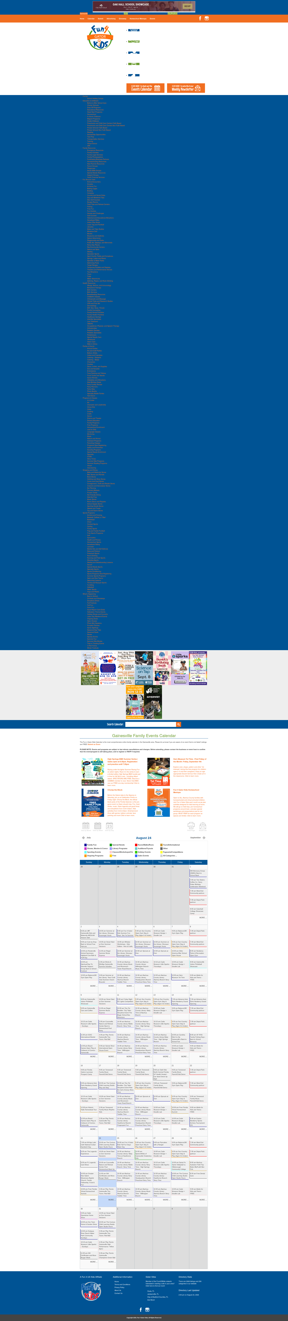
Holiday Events (144, 852)
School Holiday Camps (95, 98)
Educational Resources (95, 110)
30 (82, 1209)
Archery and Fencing (94, 515)
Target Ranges (92, 265)
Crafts (89, 414)
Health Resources (89, 283)
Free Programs (92, 425)
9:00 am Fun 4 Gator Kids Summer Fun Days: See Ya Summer (125, 933)
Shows (89, 634)
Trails (89, 276)
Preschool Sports (93, 553)
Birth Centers (92, 290)
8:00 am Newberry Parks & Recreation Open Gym (197, 953)
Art (88, 402)
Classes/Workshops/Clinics (122, 852)
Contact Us (118, 1293)
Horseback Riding (93, 544)
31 (100, 1209)
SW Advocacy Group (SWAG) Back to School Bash (197, 873)
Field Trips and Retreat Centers (98, 204)
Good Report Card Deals (96, 609)
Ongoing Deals (92, 618)
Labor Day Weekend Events (97, 616)
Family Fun (92, 845)
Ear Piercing (91, 488)
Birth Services (92, 292)
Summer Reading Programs (97, 463)
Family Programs (93, 423)
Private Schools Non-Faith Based (99, 130)
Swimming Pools (93, 263)
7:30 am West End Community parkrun (197, 892)
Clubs (89, 409)
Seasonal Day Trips (94, 630)
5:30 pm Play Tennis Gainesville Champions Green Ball (107, 1255)
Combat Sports (92, 524)
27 (154, 1138)
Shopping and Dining (90, 470)
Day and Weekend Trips (95, 197)
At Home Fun (92, 186)
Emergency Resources (95, 150)
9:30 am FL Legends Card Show (88, 1164)
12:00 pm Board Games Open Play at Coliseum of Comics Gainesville (88, 1049)
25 (118, 1138)
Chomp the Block (115, 790)
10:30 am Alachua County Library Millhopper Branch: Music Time (142, 965)
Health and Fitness (94, 540)
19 (136, 1066)
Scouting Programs (94, 450)
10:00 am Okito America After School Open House (179, 953)
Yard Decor (91, 396)
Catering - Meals (93, 360)
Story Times (91, 459)
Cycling (89, 526)
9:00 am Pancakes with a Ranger (160, 1144)
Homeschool (91, 114)
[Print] (191, 826)
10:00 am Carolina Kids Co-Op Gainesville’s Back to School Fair (179, 1038)
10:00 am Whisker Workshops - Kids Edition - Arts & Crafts (125, 944)
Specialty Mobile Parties (95, 393)
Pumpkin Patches (93, 625)
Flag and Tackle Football (96, 531)
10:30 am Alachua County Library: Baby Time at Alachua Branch (142, 1011)
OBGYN (90, 323)
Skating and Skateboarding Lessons (100, 562)
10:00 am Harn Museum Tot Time (178, 976)
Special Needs (118, 845)
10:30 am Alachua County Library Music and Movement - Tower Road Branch (124, 965)
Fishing (89, 206)
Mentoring (90, 434)
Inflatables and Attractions (96, 380)
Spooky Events (92, 637)
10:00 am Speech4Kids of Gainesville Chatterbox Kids (143, 1155)
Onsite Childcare (93, 121)
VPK (88, 146)
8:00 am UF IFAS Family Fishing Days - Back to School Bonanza (198, 1038)
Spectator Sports (93, 254)
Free (114, 856)
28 (173, 1138)
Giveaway (122, 18)
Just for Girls (91, 429)
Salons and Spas (93, 249)
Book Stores (91, 477)
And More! (151, 1300)
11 (118, 995)
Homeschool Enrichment (96, 427)
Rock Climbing (92, 555)
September (195, 837)
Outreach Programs (94, 441)
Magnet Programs (93, 119)
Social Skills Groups (94, 170)
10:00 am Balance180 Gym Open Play (89, 976)
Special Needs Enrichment (96, 452)
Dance (89, 416)
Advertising (111, 18)
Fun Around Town (89, 179)
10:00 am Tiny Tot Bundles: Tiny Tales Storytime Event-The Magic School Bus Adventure (124, 1012)
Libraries (90, 227)
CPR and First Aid (93, 303)
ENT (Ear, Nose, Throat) (96, 308)
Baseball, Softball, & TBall (96, 517)
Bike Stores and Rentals (95, 474)
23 (82, 1138)
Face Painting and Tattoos (96, 373)
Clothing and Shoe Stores (96, 479)
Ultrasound (91, 339)
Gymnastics (91, 537)
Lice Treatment (92, 321)
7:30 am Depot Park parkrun (197, 901)
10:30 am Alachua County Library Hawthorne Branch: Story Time (160, 1177)
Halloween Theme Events (96, 612)
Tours (89, 274)
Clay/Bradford (172, 13)
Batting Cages (92, 188)
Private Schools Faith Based (97, 128)
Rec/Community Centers (96, 247)
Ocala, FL (150, 1291)
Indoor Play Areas (93, 222)
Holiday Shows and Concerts (97, 614)
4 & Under (90, 400)
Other (165, 848)
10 (100, 995)
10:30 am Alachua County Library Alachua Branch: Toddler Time (123, 978)
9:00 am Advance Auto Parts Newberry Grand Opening (89, 1085)
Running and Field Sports (96, 558)
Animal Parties (92, 348)
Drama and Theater (94, 418)
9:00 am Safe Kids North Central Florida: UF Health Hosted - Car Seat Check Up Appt (161, 1074)
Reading (90, 132)
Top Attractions (92, 272)
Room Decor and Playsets (96, 501)
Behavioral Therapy (94, 287)
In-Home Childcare (94, 116)
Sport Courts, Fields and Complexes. (100, 256)
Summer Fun (92, 639)
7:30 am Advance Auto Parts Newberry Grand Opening (180, 1001)
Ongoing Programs (95, 856)
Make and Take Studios (95, 229)
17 (100, 1066)
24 (100, 1138)
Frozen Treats (92, 492)
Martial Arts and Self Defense (97, 549)
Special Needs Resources (96, 173)
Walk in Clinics (92, 344)
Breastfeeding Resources (96, 294)
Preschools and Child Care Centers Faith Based (104, 123)
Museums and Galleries (95, 236)
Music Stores (91, 499)
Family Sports (92, 528)
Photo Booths (92, 391)
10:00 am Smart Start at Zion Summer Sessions (106, 944)
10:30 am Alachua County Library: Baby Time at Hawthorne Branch (124, 1155)
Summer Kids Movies (94, 641)
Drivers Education (93, 420)
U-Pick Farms (92, 646)
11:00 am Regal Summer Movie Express (104, 953)
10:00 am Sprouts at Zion (142, 952)
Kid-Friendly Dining (94, 495)
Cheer (89, 522)
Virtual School (92, 143)
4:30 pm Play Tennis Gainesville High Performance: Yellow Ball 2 (106, 1245)
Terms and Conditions (122, 1284)
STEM (89, 456)
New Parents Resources (95, 164)
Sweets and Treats (93, 508)
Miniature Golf (92, 231)
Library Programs (119, 848)
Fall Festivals (92, 603)
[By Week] (98, 826)
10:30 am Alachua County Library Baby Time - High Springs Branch (161, 1038)
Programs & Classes (90, 398)
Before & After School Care (96, 103)
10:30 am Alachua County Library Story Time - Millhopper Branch (124, 1049)
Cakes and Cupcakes (94, 355)
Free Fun (90, 209)
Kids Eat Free (92, 497)
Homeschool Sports (94, 542)
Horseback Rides (93, 220)
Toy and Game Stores (95, 510)
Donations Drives (93, 600)
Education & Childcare (90, 101)
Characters (91, 362)
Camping (90, 193)
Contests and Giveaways (96, 598)
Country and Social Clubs (96, 195)
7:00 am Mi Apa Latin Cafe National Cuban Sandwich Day (88, 1145)
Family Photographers (95, 157)
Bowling (90, 191)
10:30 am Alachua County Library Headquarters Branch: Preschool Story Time (143, 978)
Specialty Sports (93, 569)
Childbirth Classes (93, 296)
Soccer (89, 564)
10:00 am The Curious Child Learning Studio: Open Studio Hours (107, 1145)
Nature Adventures (94, 238)
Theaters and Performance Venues (99, 269)
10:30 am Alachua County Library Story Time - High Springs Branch (142, 1025)
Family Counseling (93, 310)
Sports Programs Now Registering (99, 573)
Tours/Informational (171, 845)
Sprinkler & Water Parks (95, 260)
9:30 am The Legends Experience (89, 1153)
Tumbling (90, 585)
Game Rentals (92, 378)
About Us (118, 1290)
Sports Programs (89, 513)
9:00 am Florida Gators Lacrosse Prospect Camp (87, 1072)
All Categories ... (170, 856)
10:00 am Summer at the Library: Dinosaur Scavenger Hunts (106, 933)
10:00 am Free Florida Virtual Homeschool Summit (180, 1110)
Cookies (90, 364)
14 (173, 995)
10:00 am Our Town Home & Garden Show (89, 1223)
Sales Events (143, 856)
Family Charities (93, 152)
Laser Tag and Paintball (95, 224)
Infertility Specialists (94, 319)
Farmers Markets (93, 490)
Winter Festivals (93, 648)
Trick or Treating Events (95, 643)
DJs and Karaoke (93, 369)
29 (191, 1138)
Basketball (90, 519)
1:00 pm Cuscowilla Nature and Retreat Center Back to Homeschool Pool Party (106, 1026)
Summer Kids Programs (95, 461)
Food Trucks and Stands (96, 375)
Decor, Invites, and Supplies (97, 366)
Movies (89, 233)
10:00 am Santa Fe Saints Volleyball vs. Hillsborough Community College (179, 1166)
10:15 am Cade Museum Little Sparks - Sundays (88, 1024)
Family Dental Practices (95, 312)
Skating (89, 251)
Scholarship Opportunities (96, 134)
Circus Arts (91, 407)
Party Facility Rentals (94, 384)
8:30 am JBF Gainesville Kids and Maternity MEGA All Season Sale (88, 934)
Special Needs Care (94, 337)
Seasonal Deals (92, 632)
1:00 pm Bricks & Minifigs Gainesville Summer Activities (106, 964)
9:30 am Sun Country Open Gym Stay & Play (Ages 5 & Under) (143, 933)
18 (118, 1066)
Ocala (126, 13)
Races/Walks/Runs (146, 845)
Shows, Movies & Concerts (97, 848)
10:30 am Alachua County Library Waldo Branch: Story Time (125, 1024)
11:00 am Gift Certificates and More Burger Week (106, 1176)
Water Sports (91, 589)
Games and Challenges (95, 213)
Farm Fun (90, 607)
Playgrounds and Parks (95, 240)
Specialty (90, 454)
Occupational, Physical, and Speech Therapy (103, 326)
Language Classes (93, 432)
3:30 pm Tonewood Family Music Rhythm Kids (106, 1110)
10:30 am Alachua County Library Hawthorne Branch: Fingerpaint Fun (124, 1122)
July (89, 837)
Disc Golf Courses (93, 200)
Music (89, 436)
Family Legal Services (95, 155)
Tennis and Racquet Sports (97, 582)
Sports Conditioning (94, 571)
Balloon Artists (92, 353)
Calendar (91, 18)
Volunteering (91, 468)
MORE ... (203, 918)
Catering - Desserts (94, 357)
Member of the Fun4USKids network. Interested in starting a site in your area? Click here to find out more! (160, 1283)
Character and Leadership (96, 405)
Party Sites (91, 389)
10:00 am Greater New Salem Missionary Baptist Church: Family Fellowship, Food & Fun (87, 1179)
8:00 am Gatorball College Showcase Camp (196, 911)
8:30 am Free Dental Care (197, 1175)
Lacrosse (90, 546)
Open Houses (92, 621)
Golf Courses (92, 215)
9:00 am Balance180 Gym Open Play (179, 932)
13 (154, 995)
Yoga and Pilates (93, 591)
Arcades (90, 184)
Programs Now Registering (96, 445)
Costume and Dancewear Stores (98, 486)
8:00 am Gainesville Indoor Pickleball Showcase (197, 964)
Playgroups (91, 168)
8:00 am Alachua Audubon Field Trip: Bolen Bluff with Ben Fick (197, 1166)
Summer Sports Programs (96, 576)
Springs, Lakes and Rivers (96, 258)
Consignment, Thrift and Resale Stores (101, 483)
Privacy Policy (119, 1287)
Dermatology (91, 305)
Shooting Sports (93, 560)
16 (82, 1066)
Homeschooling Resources (96, 161)
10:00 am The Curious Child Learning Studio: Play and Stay (107, 1085)
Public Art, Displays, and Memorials (99, 242)
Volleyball (90, 587)
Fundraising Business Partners (98, 159)
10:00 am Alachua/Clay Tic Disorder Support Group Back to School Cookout (88, 966)
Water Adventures (93, 278)
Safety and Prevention (95, 447)
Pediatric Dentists (93, 330)
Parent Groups (92, 166)
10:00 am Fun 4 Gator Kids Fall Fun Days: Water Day (125, 1145)
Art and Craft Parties (94, 351)
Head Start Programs (94, 112)
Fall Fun (90, 605)
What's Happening (89, 594)
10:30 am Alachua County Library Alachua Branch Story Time (161, 978)
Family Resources (89, 148)
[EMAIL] (203, 826)
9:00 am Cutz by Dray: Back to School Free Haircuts (89, 944)
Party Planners (92, 387)
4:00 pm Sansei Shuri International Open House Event (106, 1048)
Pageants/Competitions (173, 852)
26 (136, 1138)
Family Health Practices (95, 314)
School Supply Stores (94, 504)
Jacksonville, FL (153, 1294)
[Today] (109, 826)
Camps (85, 96)
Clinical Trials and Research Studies (100, 301)
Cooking (90, 411)
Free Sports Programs (95, 533)
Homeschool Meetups (138, 18)
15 (191, 995)
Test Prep (90, 137)
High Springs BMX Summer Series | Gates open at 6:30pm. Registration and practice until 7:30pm (123, 761)
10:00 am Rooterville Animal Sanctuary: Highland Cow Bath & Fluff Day (88, 954)
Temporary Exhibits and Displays (98, 267)
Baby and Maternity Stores (96, 472)
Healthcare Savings (94, 317)
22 (191, 1066)
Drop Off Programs (94, 107)
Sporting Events (94, 852)
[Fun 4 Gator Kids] (100, 37)
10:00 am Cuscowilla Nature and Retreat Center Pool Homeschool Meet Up (107, 1166)
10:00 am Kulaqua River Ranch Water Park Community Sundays (87, 1234)
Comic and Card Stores (95, 481)
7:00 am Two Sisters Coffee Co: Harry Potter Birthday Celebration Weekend (198, 883)
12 (136, 995)
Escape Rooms (92, 202)
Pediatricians (91, 335)
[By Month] (86, 826)
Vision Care (91, 341)
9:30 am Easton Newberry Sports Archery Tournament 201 (197, 1122)
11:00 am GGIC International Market (88, 1036)
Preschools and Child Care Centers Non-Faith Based (106, 125)
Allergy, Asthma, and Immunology (99, 285)
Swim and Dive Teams (95, 578)
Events (152, 18)
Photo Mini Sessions (94, 623)
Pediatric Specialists (94, 332)
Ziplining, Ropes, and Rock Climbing (100, 281)
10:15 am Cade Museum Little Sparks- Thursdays (162, 964)
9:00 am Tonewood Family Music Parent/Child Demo (106, 1072)
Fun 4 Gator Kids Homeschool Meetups (186, 791)
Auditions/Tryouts (145, 848)
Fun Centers (91, 211)
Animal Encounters (94, 182)
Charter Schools (93, 105)
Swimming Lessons (94, 580)
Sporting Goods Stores (95, 506)
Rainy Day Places (93, 245)
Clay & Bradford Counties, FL (157, 1297)
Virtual (89, 465)
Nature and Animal (93, 438)
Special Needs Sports (94, 567)
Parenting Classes (93, 443)
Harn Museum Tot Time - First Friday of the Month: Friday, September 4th (189, 760)
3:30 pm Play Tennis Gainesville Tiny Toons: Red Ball (106, 1037)
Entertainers (91, 371)
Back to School (92, 596)
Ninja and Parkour (93, 551)
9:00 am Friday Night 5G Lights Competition (125, 1000)
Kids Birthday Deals (94, 382)
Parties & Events (88, 346)
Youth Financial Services (96, 177)
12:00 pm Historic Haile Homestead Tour (89, 1109)
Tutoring (90, 141)
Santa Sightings (92, 627)
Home (82, 18)
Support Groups (93, 175)
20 (154, 1066)
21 (173, 1066)
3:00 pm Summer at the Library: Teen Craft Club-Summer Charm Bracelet (107, 978)
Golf (88, 535)
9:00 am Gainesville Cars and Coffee (88, 1009)
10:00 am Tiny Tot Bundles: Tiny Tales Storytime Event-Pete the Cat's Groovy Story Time (125, 1087)
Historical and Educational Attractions (100, 218)
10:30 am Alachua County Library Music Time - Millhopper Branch (143, 1038)
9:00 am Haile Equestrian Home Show (87, 1215)
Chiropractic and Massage (96, 299)
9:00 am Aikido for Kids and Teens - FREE (196, 977)
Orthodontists (92, 328)
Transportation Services (95, 139)
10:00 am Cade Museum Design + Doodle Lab (160, 933)
